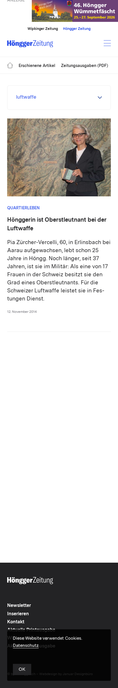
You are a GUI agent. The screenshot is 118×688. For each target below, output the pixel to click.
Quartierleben (23, 208)
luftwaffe (26, 97)
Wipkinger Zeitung (42, 29)
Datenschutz (26, 646)
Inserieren (18, 614)
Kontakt (15, 622)
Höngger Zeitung (77, 29)
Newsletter (19, 605)
